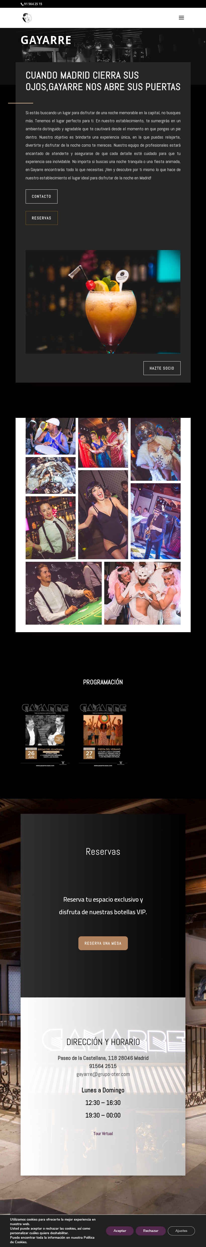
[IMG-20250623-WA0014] (103, 764)
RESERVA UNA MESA (103, 943)
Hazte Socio (162, 368)
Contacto (41, 196)
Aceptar (120, 1230)
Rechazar (150, 1230)
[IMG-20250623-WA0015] (45, 764)
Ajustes (181, 1230)
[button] (51, 436)
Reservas (42, 218)
